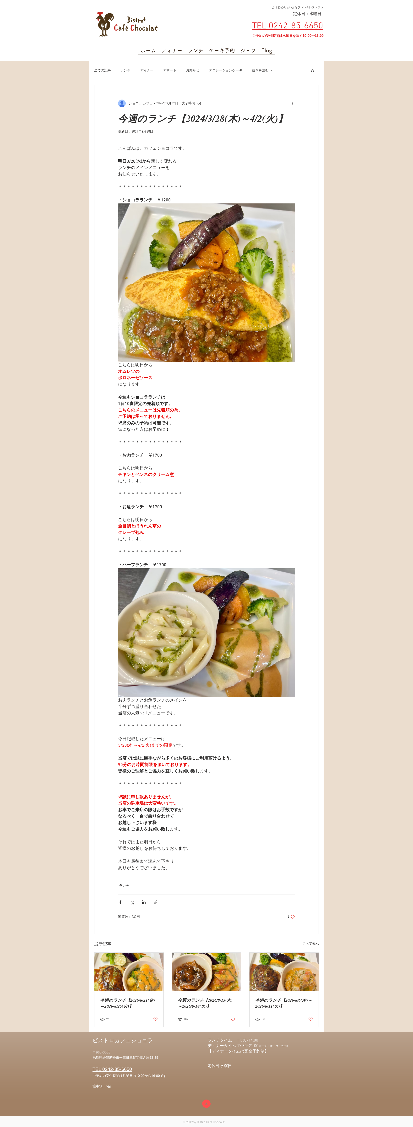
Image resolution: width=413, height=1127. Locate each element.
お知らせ (192, 71)
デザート (169, 71)
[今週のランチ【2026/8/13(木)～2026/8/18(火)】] (206, 972)
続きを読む (260, 71)
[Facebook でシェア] (120, 902)
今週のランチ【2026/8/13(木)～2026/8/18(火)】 (205, 1003)
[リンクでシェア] (155, 902)
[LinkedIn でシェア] (143, 902)
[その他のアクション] (292, 103)
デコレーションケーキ (225, 71)
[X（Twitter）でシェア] (132, 902)
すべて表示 (310, 944)
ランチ (125, 71)
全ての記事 (102, 71)
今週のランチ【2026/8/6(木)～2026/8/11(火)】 (283, 1003)
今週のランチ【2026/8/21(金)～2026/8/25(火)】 (127, 1003)
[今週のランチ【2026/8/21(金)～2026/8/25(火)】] (128, 972)
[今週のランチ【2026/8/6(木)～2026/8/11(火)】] (284, 972)
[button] (312, 71)
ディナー (146, 71)
